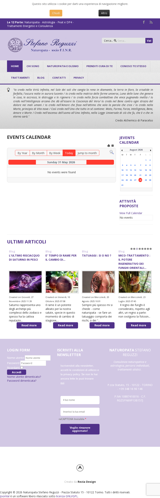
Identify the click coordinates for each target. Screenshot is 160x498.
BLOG (40, 77)
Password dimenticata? (21, 380)
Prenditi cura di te (99, 66)
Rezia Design (87, 482)
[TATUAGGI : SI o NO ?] (98, 282)
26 (131, 180)
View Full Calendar (130, 213)
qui (62, 382)
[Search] (112, 152)
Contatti (59, 77)
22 (146, 175)
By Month (38, 153)
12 (131, 170)
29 (146, 180)
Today (69, 153)
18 (127, 175)
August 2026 (136, 149)
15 (146, 170)
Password (13, 363)
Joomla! (5, 496)
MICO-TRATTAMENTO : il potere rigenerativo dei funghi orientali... (134, 262)
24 (122, 180)
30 (150, 180)
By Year (22, 153)
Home (15, 66)
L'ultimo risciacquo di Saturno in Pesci (24, 257)
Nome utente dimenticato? (24, 377)
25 (127, 180)
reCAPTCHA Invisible (72, 419)
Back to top (80, 467)
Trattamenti (20, 77)
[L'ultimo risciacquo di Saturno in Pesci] (25, 282)
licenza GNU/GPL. (67, 496)
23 (150, 175)
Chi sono (33, 66)
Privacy (79, 77)
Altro (104, 13)
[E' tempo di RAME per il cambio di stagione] (61, 282)
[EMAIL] (113, 146)
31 (122, 185)
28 (140, 180)
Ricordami (13, 368)
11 (127, 170)
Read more (29, 325)
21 (140, 175)
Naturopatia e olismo (63, 66)
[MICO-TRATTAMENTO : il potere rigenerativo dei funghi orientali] (134, 282)
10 (122, 170)
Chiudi (56, 13)
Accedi (16, 372)
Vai (149, 40)
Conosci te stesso (133, 66)
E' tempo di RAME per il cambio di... (60, 257)
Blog (12, 251)
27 (135, 180)
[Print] (109, 146)
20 (135, 175)
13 (135, 170)
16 (150, 170)
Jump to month (87, 153)
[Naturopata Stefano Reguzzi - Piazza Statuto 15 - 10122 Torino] (42, 44)
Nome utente (15, 358)
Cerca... (108, 40)
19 (131, 175)
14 (140, 170)
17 (122, 175)
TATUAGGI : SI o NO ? (96, 255)
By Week (54, 153)
